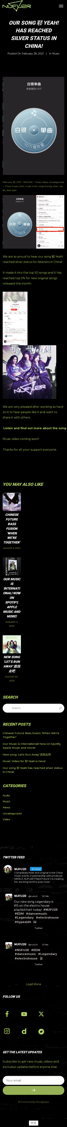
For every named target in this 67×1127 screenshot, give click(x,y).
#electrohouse (47, 917)
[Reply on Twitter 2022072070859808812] (16, 965)
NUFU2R (28, 182)
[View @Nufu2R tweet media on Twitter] (35, 922)
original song (45, 186)
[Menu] (61, 6)
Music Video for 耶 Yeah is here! (24, 761)
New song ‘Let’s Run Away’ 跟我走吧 (27, 754)
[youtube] (24, 1017)
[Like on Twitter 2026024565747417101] (30, 929)
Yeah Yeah (11, 190)
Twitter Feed (13, 857)
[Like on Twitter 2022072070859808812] (30, 965)
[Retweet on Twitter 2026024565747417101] (23, 929)
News (45, 182)
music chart (31, 186)
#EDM (19, 913)
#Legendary (24, 917)
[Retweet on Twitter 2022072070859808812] (23, 965)
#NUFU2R (50, 909)
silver (55, 186)
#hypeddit (23, 922)
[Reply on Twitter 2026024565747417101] (16, 929)
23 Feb (45, 896)
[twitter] (44, 1015)
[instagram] (10, 1032)
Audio (6, 795)
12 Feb (45, 944)
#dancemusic (36, 913)
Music (55, 53)
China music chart (14, 186)
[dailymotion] (27, 1032)
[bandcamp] (44, 1032)
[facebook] (10, 1015)
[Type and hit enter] (60, 708)
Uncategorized (56, 182)
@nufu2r (33, 896)
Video (6, 819)
